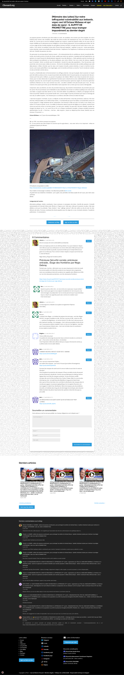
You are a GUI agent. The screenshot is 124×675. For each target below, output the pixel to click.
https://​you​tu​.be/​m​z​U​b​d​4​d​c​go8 (48, 353)
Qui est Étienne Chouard (37, 673)
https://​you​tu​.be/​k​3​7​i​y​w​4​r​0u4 (47, 365)
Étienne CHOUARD (27, 525)
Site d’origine (86, 5)
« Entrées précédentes (25, 503)
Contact (117, 5)
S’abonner (23, 644)
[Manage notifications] (2, 672)
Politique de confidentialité (62, 673)
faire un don (68, 191)
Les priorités (23, 646)
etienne (41, 240)
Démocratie (48, 206)
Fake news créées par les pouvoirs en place (77, 206)
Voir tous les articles (27, 507)
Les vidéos (23, 649)
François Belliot (26, 617)
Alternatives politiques (35, 204)
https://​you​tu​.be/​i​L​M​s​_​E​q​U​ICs (47, 403)
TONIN (24, 606)
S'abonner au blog (53, 222)
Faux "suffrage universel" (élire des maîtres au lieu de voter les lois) (76, 208)
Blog (21, 651)
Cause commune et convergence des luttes (65, 204)
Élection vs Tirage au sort (58, 206)
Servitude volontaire (82, 210)
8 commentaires (62, 33)
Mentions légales (49, 673)
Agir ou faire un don (71, 222)
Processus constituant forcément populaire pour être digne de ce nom (58, 210)
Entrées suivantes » (99, 503)
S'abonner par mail (70, 642)
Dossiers (71, 5)
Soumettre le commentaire (82, 444)
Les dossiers (23, 647)
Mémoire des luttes (35, 210)
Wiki (86, 1)
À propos (93, 5)
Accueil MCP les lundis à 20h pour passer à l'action (15, 1)
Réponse (89, 241)
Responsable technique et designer (79, 673)
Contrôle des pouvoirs (82, 204)
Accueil (58, 5)
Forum (82, 1)
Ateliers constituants (47, 204)
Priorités (64, 5)
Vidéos (78, 5)
